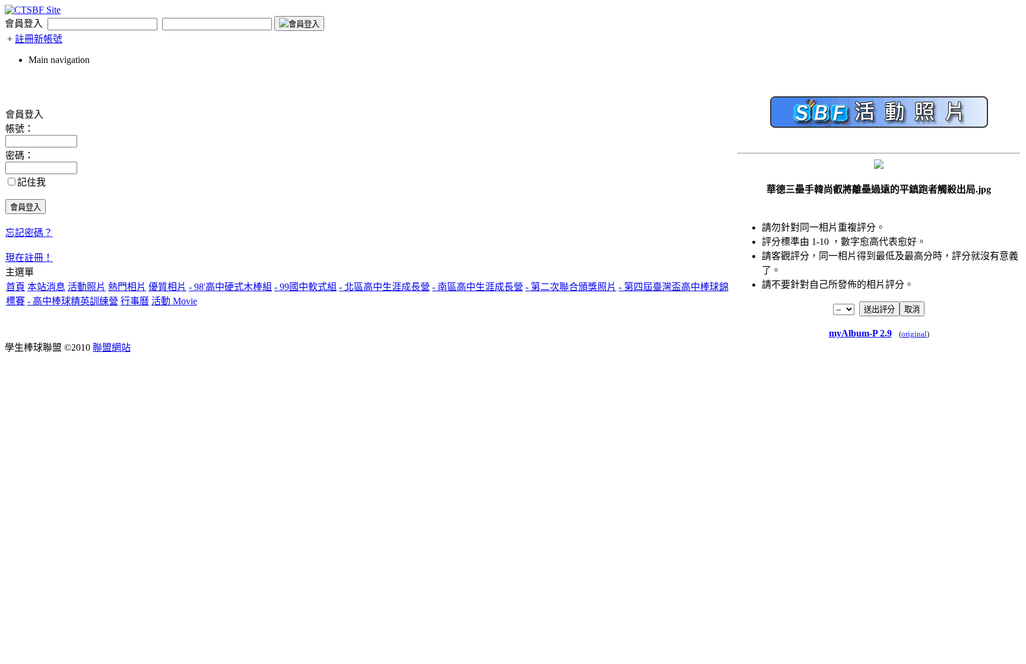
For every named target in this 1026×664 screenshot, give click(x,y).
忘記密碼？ (29, 233)
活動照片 (87, 287)
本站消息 (46, 287)
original (914, 334)
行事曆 (135, 301)
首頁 (15, 287)
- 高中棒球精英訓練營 (72, 301)
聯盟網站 (112, 347)
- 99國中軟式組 (305, 287)
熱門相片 (127, 287)
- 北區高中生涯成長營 (384, 287)
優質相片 (167, 287)
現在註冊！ (29, 258)
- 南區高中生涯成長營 (477, 287)
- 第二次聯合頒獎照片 (570, 287)
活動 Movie (174, 301)
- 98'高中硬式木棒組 (230, 287)
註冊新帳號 (38, 39)
